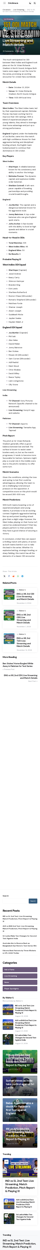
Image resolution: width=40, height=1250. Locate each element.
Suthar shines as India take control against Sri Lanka (20, 1084)
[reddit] (13, 576)
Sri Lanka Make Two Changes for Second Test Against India (20, 937)
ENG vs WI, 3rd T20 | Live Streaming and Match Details (24, 642)
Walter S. (13, 28)
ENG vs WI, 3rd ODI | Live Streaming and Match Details (25, 597)
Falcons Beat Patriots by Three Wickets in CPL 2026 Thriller (19, 951)
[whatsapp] (18, 576)
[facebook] (9, 576)
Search (6, 896)
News (6, 982)
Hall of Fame (9, 969)
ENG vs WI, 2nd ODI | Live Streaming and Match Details (24, 618)
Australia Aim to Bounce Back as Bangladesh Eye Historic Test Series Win (20, 944)
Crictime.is (13, 3)
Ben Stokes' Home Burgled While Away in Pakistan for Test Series (18, 664)
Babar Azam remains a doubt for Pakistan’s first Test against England (19, 1108)
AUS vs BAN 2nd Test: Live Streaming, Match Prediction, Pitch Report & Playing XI (20, 928)
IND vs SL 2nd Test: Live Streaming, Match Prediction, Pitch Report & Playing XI (20, 918)
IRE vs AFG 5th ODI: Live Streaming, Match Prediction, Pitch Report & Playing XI (19, 1134)
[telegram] (22, 576)
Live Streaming (8, 19)
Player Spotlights (11, 989)
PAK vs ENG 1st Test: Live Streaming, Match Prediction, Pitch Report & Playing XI (19, 1060)
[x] (4, 576)
